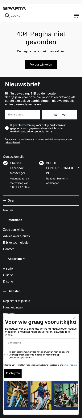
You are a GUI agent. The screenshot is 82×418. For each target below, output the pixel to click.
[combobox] (36, 15)
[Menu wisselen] (76, 15)
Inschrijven (60, 114)
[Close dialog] (74, 318)
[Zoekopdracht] (7, 15)
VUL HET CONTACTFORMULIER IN (62, 168)
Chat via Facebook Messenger (17, 168)
